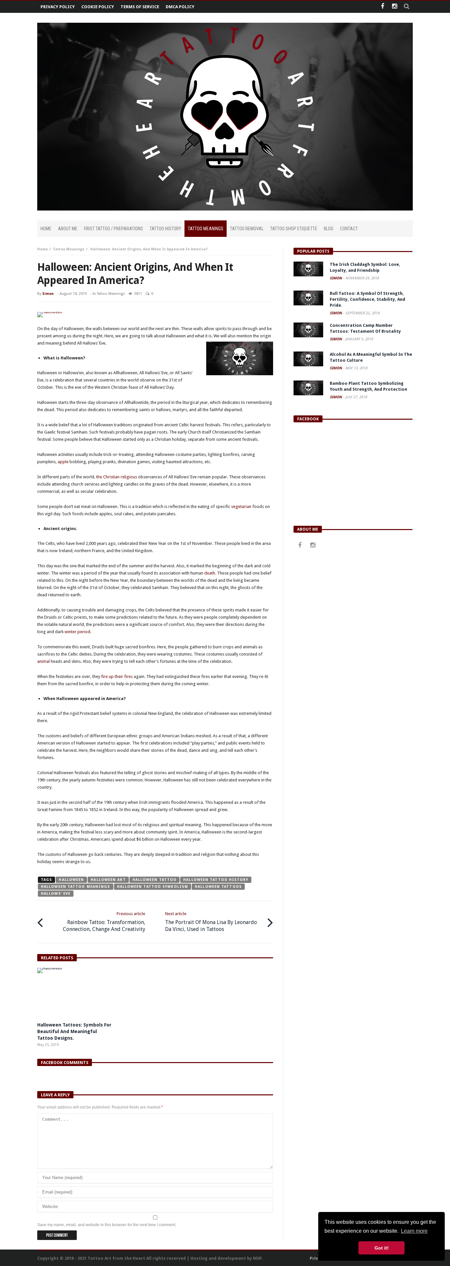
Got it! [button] (382, 1248)
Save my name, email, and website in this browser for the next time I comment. (106, 1225)
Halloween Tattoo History (215, 880)
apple (63, 461)
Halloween (71, 880)
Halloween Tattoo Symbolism (152, 887)
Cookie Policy (97, 6)
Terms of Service (140, 6)
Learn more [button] (414, 1231)
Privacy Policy (58, 6)
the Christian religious (116, 476)
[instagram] (394, 7)
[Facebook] (382, 7)
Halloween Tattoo (154, 880)
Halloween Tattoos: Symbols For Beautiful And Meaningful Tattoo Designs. (74, 1031)
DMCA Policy (180, 6)
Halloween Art (108, 880)
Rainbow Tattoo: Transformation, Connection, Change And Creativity (104, 921)
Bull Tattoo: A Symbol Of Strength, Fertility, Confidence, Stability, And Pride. (367, 299)
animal (43, 661)
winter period (77, 631)
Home (42, 249)
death (209, 573)
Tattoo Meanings (68, 249)
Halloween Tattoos (218, 887)
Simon (48, 294)
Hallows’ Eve (55, 893)
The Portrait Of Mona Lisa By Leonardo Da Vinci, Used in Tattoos (211, 921)
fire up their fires (117, 676)
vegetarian (241, 506)
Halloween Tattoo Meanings (75, 887)
